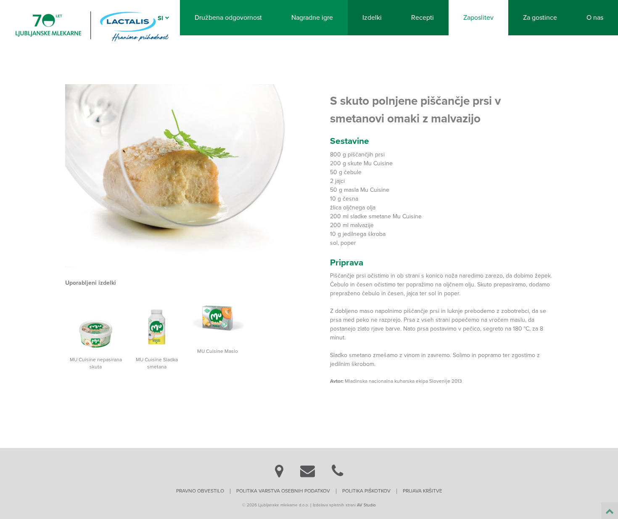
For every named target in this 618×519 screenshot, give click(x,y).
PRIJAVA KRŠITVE (422, 491)
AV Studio (366, 505)
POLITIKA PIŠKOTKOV (366, 491)
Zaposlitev (478, 17)
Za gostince (540, 17)
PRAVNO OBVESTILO (200, 491)
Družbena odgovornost (228, 17)
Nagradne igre (312, 17)
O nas (594, 17)
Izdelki (372, 17)
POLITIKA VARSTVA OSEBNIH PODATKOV (283, 491)
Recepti (422, 17)
